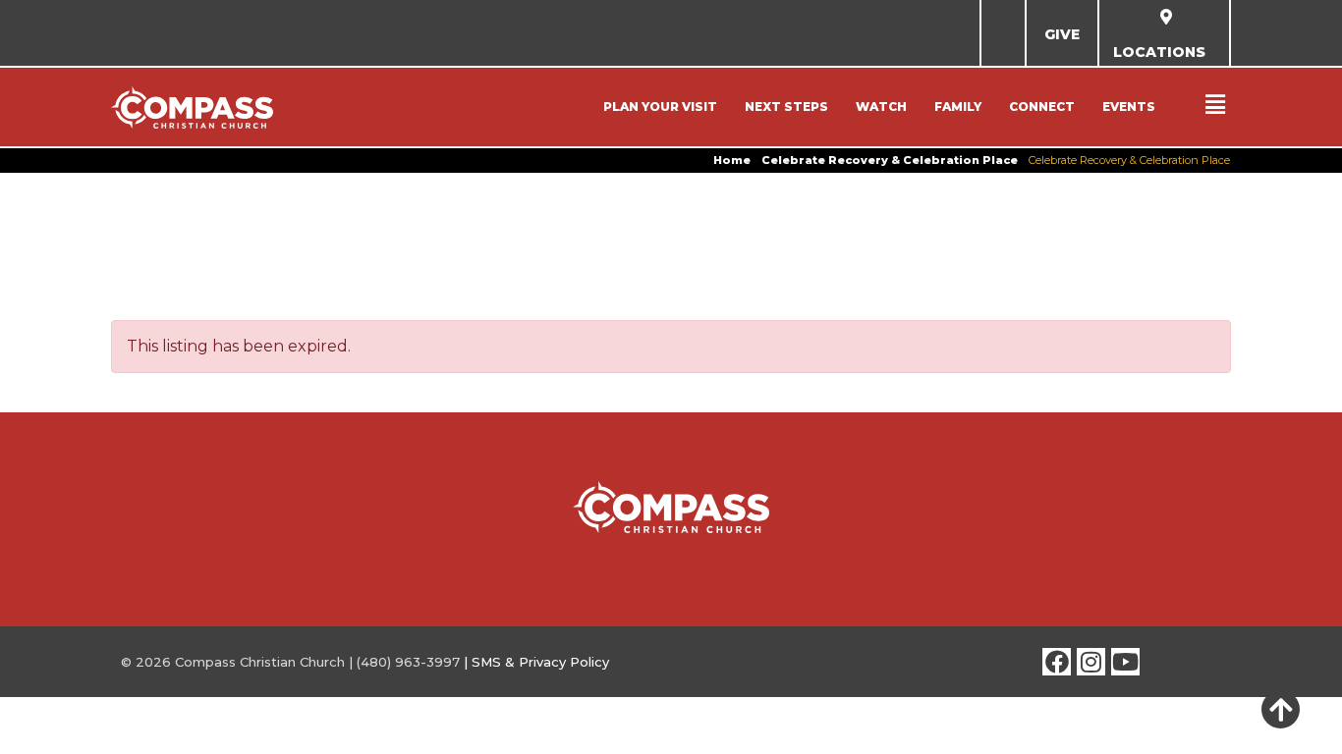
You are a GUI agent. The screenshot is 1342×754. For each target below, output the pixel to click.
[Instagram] (1091, 662)
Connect (1042, 106)
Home (732, 160)
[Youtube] (1125, 662)
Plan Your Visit (660, 106)
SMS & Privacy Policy (540, 662)
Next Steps (786, 106)
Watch (881, 106)
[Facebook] (1056, 662)
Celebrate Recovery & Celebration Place (889, 160)
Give (1062, 34)
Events (1128, 106)
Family (957, 106)
